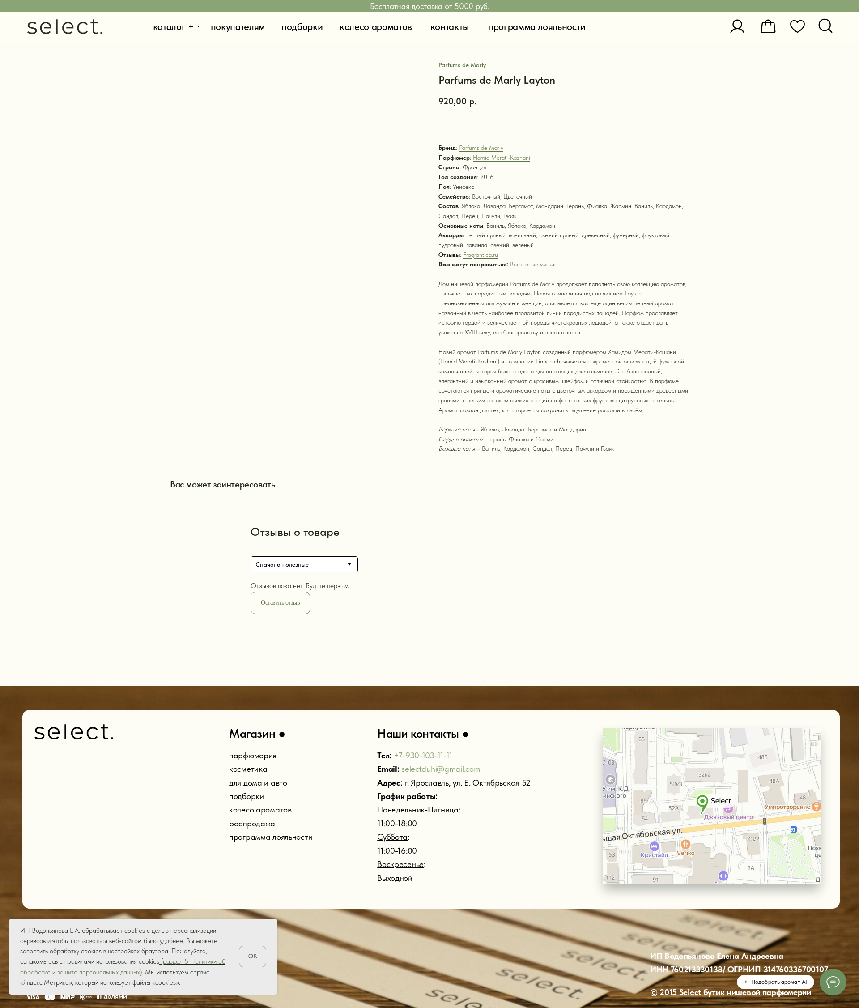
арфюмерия (255, 755)
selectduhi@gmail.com (440, 769)
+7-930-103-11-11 (423, 755)
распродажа (252, 823)
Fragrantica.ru (480, 254)
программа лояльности (270, 837)
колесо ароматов (260, 809)
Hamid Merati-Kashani (501, 157)
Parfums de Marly (481, 147)
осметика (250, 769)
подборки (246, 796)
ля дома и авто (260, 782)
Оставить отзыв (280, 602)
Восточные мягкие (533, 264)
